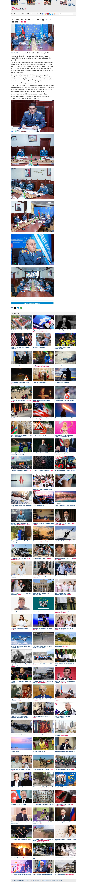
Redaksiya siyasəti (58, 880)
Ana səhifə (14, 880)
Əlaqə (53, 880)
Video (18, 880)
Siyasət (16, 13)
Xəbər (12, 13)
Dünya (24, 13)
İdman (32, 13)
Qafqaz (28, 13)
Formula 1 (39, 13)
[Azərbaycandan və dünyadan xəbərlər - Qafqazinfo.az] (19, 9)
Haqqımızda (48, 880)
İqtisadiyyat (14, 53)
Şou (36, 13)
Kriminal (21, 13)
